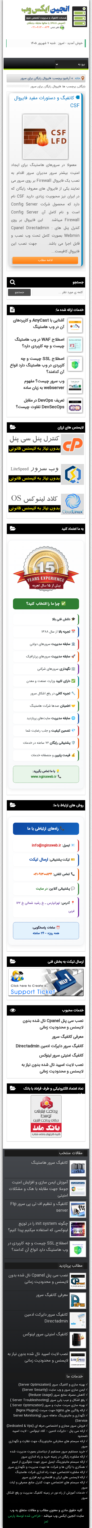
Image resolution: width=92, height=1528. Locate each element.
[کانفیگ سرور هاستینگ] (78, 1175)
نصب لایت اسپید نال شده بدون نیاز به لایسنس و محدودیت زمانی (52, 1068)
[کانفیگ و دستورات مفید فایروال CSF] (45, 158)
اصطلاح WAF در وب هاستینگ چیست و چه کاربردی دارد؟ (39, 343)
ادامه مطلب (45, 260)
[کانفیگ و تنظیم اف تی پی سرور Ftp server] (78, 1217)
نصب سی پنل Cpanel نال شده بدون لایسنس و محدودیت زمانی (53, 1024)
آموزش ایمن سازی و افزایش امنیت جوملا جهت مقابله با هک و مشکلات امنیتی (38, 1189)
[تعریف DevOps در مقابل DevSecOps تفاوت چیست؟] (75, 412)
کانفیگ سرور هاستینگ (49, 1163)
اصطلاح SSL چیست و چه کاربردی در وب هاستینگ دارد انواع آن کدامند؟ (37, 365)
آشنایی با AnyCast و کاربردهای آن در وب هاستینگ (38, 323)
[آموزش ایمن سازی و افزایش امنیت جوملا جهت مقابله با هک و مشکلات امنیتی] (78, 1195)
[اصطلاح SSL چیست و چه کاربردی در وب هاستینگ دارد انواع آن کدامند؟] (75, 370)
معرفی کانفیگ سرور (67, 1037)
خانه (77, 78)
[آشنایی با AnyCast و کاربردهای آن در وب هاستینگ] (75, 332)
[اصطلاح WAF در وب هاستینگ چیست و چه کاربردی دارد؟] (75, 351)
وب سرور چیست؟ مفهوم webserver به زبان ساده (43, 384)
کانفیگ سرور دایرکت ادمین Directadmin (49, 1046)
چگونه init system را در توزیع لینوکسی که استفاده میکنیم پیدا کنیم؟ (38, 1226)
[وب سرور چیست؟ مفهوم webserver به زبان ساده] (75, 393)
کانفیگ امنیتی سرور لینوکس (61, 1055)
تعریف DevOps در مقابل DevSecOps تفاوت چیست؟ (40, 403)
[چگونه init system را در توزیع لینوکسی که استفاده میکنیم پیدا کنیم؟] (78, 1236)
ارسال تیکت (38, 859)
